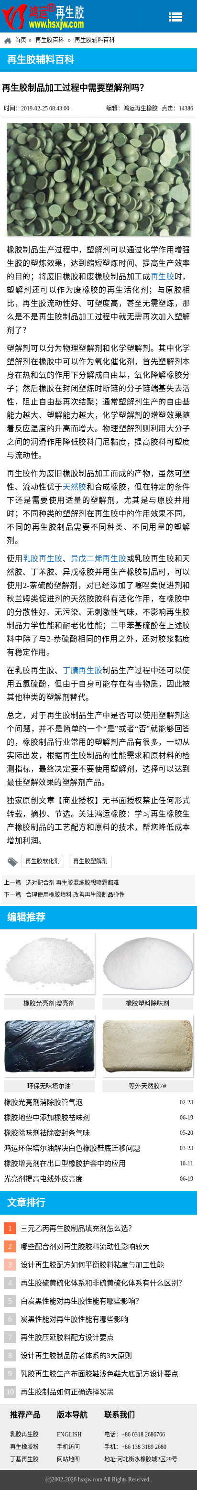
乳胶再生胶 (43, 559)
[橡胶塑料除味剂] (147, 992)
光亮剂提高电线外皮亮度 (43, 1179)
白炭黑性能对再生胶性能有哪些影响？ (81, 1301)
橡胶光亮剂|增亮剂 (49, 1003)
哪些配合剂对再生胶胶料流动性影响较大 (85, 1247)
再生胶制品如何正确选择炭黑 (67, 1392)
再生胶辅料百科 (95, 40)
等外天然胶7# (147, 1085)
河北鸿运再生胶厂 (43, 16)
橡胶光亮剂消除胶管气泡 (43, 1102)
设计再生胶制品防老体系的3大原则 (76, 1355)
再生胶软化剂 (42, 861)
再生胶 (163, 276)
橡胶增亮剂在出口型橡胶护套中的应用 (65, 1163)
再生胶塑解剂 (90, 861)
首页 (20, 40)
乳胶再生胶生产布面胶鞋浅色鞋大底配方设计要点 (99, 1374)
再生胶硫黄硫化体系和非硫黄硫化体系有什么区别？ (103, 1283)
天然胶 (75, 487)
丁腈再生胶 (82, 670)
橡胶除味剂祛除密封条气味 (47, 1133)
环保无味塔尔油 (49, 1085)
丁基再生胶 (24, 1459)
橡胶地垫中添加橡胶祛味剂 (47, 1117)
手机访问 (68, 1447)
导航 (168, 16)
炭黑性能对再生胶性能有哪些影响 (74, 1319)
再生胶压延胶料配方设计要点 (67, 1337)
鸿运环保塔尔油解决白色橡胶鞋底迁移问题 (72, 1148)
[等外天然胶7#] (147, 1074)
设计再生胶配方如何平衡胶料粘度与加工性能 (92, 1265)
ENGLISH (69, 1434)
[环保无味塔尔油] (49, 1074)
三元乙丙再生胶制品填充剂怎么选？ (78, 1228)
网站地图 (68, 1459)
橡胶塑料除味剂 (147, 1003)
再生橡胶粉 (24, 1447)
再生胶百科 (49, 40)
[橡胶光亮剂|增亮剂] (49, 992)
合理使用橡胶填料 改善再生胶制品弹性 (75, 895)
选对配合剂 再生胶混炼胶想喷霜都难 (72, 883)
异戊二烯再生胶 (99, 559)
